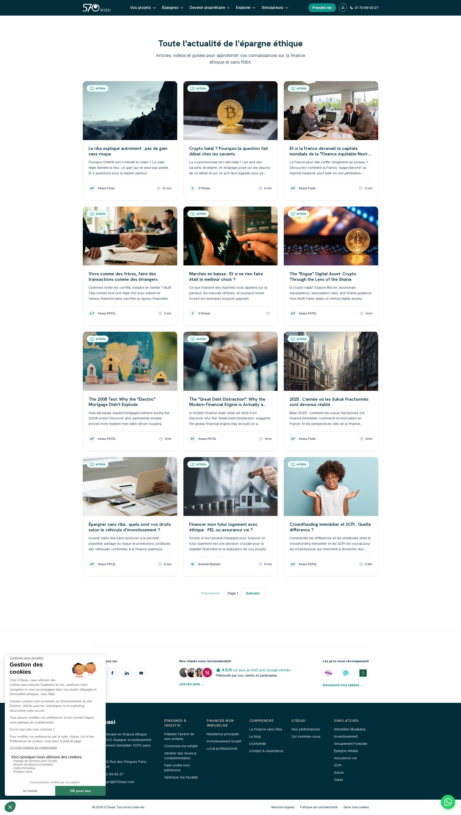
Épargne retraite (346, 751)
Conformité (257, 743)
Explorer (243, 7)
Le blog (255, 736)
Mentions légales (282, 807)
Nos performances (305, 729)
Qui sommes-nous (306, 736)
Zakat (338, 780)
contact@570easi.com (116, 782)
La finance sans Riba (265, 729)
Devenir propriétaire (207, 7)
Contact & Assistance (266, 751)
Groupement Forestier (351, 743)
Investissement (346, 736)
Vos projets (140, 7)
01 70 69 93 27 (366, 8)
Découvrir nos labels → (343, 685)
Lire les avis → (191, 684)
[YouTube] (141, 673)
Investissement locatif (224, 741)
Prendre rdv (322, 8)
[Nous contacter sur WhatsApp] (448, 802)
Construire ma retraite (181, 746)
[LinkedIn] (127, 673)
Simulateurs (272, 7)
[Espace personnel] (343, 8)
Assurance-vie (345, 758)
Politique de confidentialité (319, 807)
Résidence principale (223, 734)
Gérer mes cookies (356, 807)
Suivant (253, 593)
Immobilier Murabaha (349, 729)
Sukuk (339, 772)
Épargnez (170, 7)
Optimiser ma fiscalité (181, 777)
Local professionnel (222, 748)
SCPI (337, 765)
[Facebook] (112, 673)
